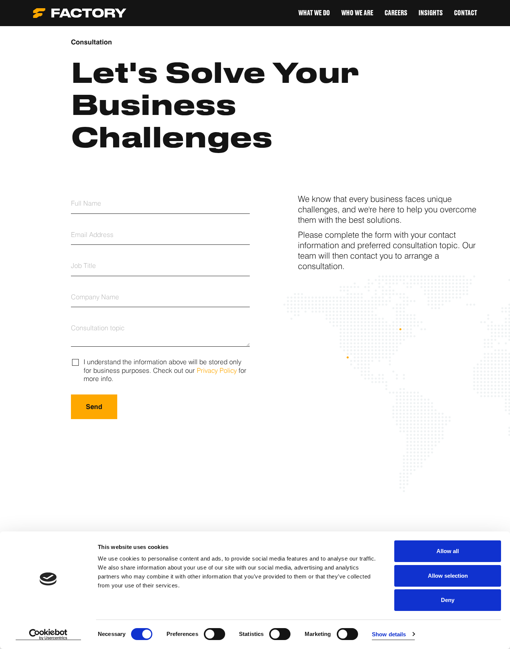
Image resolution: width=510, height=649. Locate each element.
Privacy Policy (217, 370)
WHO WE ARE (357, 13)
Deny (447, 600)
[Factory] (80, 13)
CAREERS (396, 13)
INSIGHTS (431, 13)
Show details (389, 634)
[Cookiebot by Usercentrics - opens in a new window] (48, 634)
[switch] (214, 634)
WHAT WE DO (314, 13)
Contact (465, 13)
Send (94, 407)
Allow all (447, 551)
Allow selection (448, 575)
